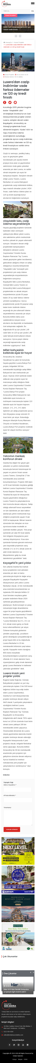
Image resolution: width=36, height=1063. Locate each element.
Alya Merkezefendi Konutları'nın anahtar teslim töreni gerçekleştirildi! (16, 989)
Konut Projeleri (19, 42)
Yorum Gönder (12, 829)
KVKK (26, 1059)
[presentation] (16, 36)
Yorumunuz (7, 807)
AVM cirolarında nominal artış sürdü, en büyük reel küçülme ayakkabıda (18, 28)
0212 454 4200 (8, 1031)
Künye (15, 1059)
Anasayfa (8, 42)
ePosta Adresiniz (10, 795)
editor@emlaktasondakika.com (13, 1035)
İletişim (20, 1059)
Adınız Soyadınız (10, 785)
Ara (32, 11)
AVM (7, 15)
